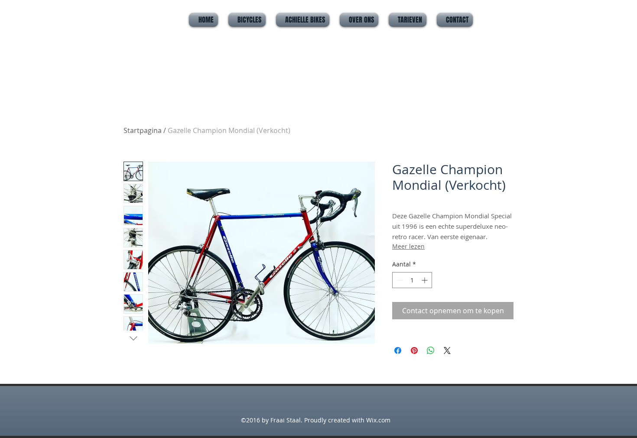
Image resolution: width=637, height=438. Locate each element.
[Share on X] (447, 350)
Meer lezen (408, 246)
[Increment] (425, 280)
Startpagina (143, 130)
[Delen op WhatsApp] (431, 350)
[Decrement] (398, 280)
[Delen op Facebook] (398, 350)
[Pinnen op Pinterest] (414, 350)
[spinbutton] (412, 280)
